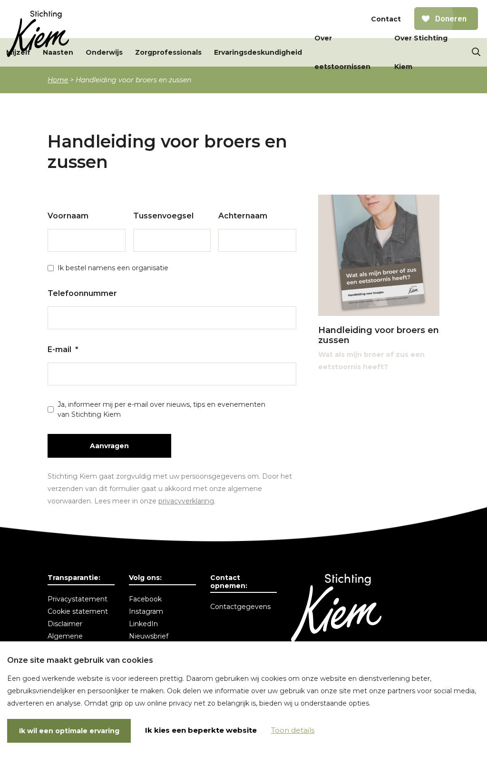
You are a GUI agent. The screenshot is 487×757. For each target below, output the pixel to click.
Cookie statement (78, 611)
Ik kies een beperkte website (201, 730)
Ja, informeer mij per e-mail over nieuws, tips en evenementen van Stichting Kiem (161, 409)
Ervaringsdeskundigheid (258, 52)
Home (58, 80)
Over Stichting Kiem (421, 52)
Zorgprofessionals (168, 52)
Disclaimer (65, 623)
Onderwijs (104, 52)
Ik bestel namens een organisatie (113, 268)
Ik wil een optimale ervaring (69, 731)
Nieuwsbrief (148, 636)
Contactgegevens (240, 606)
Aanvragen (109, 446)
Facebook (145, 599)
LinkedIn (143, 623)
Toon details (292, 730)
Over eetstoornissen (342, 52)
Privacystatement (77, 599)
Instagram (146, 611)
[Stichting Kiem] (38, 33)
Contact (386, 19)
